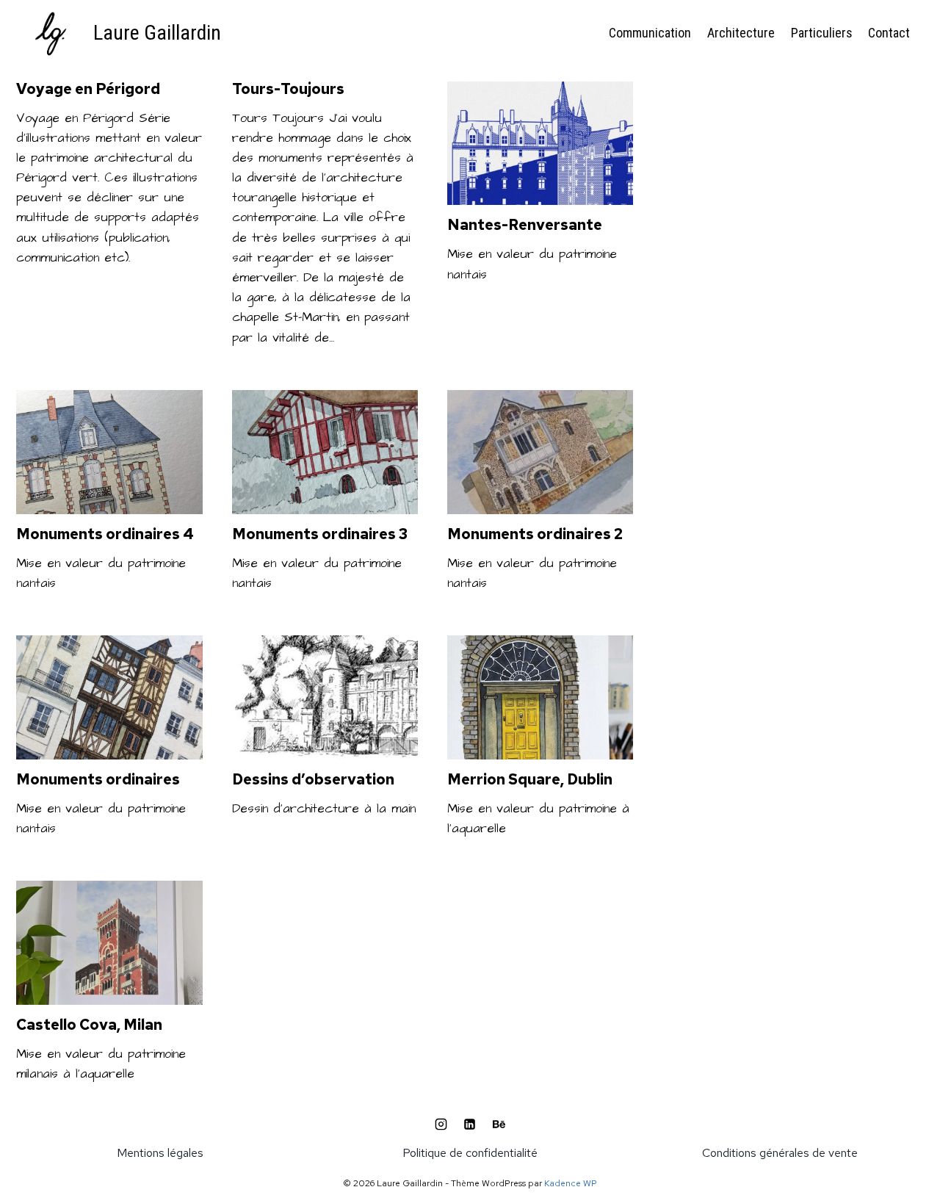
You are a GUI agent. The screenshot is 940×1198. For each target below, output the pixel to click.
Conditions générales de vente (780, 1153)
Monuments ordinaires (98, 779)
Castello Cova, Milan (89, 1024)
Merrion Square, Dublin (529, 779)
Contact (889, 32)
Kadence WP (570, 1183)
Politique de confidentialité (470, 1153)
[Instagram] (441, 1124)
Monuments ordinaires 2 (535, 534)
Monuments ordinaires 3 (320, 534)
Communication (650, 32)
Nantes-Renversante (524, 224)
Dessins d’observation (313, 779)
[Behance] (498, 1124)
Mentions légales (160, 1153)
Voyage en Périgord (88, 88)
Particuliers (822, 32)
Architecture (741, 32)
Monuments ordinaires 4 (105, 534)
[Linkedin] (470, 1124)
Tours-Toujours (288, 88)
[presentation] (540, 144)
